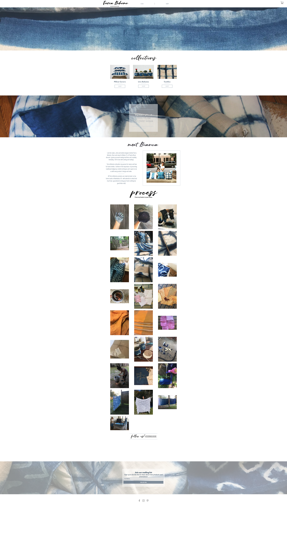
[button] (282, 2)
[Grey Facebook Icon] (139, 500)
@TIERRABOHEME (150, 436)
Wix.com (156, 530)
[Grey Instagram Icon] (143, 500)
